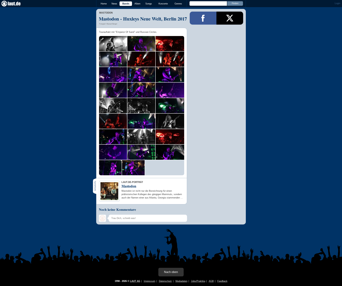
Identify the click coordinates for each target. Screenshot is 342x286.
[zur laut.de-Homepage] (14, 3)
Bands (125, 3)
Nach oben (171, 272)
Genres (178, 3)
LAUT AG (135, 281)
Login (337, 3)
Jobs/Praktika (198, 281)
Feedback (222, 281)
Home (104, 3)
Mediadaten (181, 281)
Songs (148, 3)
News (114, 3)
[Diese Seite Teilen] (203, 18)
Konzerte (163, 3)
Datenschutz (165, 281)
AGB (211, 281)
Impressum (149, 281)
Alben (137, 3)
